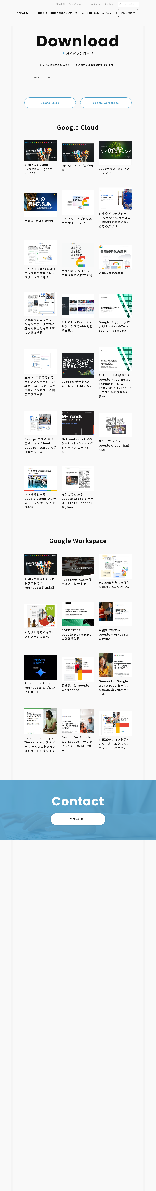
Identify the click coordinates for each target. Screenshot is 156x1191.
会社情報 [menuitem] (109, 4)
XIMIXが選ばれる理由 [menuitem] (61, 12)
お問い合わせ (128, 12)
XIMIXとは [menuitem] (41, 12)
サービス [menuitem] (79, 12)
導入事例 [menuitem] (60, 4)
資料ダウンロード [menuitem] (78, 4)
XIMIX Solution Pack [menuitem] (99, 12)
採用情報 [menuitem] (95, 4)
